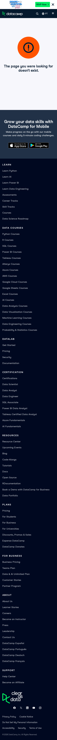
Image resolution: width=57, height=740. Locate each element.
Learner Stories (10, 607)
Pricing (6, 351)
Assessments (9, 194)
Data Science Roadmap (15, 218)
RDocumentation (11, 483)
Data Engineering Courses (16, 324)
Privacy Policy (9, 717)
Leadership (8, 631)
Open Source (9, 477)
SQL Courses (9, 246)
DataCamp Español (13, 643)
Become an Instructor (14, 619)
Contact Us (8, 637)
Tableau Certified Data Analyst (19, 414)
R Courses (7, 240)
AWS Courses (9, 276)
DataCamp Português (14, 649)
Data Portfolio (10, 495)
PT (46, 14)
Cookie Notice (26, 717)
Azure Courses (10, 270)
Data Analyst (9, 390)
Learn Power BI (10, 182)
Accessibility (8, 728)
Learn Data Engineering (15, 188)
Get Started (8, 345)
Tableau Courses (11, 258)
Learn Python (9, 170)
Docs (5, 471)
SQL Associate (10, 402)
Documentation (10, 363)
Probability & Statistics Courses (19, 330)
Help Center (9, 676)
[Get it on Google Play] (39, 145)
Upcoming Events (11, 447)
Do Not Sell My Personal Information (19, 722)
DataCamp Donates (13, 546)
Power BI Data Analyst (14, 408)
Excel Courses (10, 294)
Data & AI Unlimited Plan (16, 574)
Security (6, 357)
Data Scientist (10, 384)
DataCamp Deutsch (13, 655)
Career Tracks (10, 200)
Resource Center (11, 441)
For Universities (10, 528)
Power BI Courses (12, 252)
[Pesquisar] (37, 13)
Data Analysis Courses (14, 306)
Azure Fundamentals (13, 420)
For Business (9, 522)
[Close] (53, 5)
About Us (7, 601)
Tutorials (7, 465)
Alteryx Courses (11, 264)
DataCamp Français (13, 661)
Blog (4, 453)
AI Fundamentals (11, 426)
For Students (9, 516)
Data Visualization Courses (17, 312)
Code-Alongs (9, 459)
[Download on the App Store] (18, 145)
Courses (6, 212)
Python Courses (11, 234)
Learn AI (6, 176)
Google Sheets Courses (15, 288)
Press (5, 625)
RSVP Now (41, 4)
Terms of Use (35, 728)
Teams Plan (8, 568)
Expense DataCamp (13, 540)
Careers (6, 613)
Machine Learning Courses (17, 317)
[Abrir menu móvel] (53, 13)
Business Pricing (11, 562)
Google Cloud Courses (14, 282)
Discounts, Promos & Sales (16, 534)
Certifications (9, 378)
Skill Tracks (8, 206)
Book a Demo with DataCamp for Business (26, 489)
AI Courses (8, 300)
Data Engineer (10, 396)
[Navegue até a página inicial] (12, 14)
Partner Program (11, 586)
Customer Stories (11, 580)
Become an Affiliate (13, 682)
